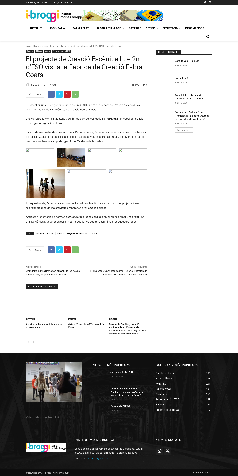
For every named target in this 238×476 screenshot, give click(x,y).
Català (47, 51)
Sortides (94, 233)
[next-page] (34, 342)
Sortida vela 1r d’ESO (187, 61)
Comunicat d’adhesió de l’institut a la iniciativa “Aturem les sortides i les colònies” (192, 115)
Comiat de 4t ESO (184, 78)
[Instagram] (205, 3)
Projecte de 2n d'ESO (61, 51)
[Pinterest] (67, 94)
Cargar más (182, 129)
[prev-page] (28, 342)
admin (36, 85)
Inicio (28, 46)
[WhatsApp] (75, 94)
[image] (54, 382)
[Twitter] (210, 3)
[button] (208, 36)
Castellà (54, 46)
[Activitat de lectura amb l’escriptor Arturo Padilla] (45, 307)
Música (39, 51)
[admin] (28, 85)
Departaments (40, 46)
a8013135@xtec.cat (97, 458)
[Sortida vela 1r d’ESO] (164, 65)
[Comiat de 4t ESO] (164, 82)
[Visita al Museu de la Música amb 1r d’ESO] (87, 307)
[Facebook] (51, 94)
